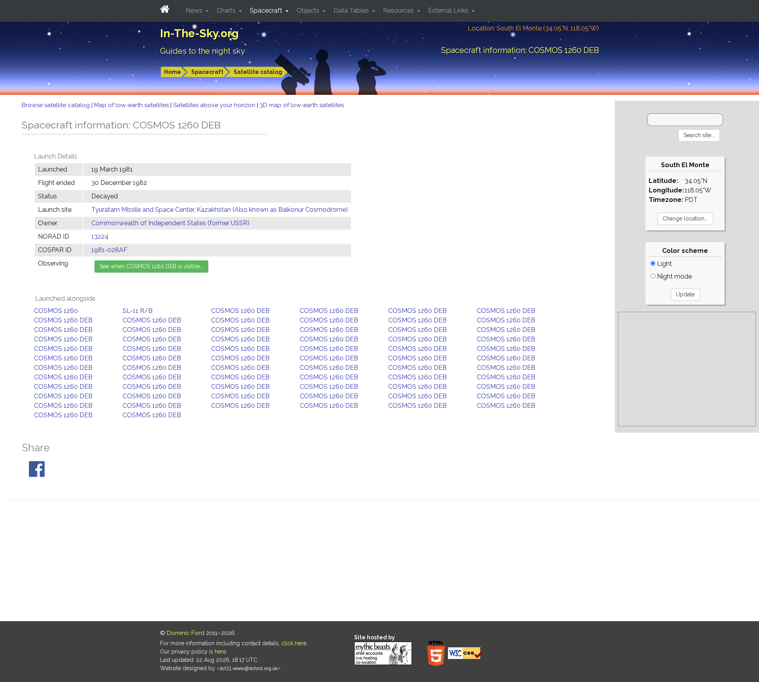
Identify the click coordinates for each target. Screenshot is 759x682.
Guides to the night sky (202, 51)
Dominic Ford (185, 633)
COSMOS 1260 (56, 311)
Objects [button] (308, 10)
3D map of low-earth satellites (302, 105)
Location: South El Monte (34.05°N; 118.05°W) (533, 28)
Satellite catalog (258, 72)
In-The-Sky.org (199, 33)
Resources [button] (399, 10)
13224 (100, 236)
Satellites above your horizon (215, 105)
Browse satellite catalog (56, 105)
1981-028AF (109, 250)
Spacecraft (207, 72)
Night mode (673, 276)
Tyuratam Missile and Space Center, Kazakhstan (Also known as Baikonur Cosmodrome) (219, 209)
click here (293, 643)
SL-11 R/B (138, 311)
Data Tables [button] (352, 10)
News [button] (195, 10)
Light (663, 264)
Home (172, 72)
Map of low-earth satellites (132, 105)
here (220, 651)
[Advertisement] (687, 369)
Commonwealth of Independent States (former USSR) (170, 223)
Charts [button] (227, 10)
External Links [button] (449, 10)
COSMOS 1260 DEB (240, 311)
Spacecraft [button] (267, 10)
